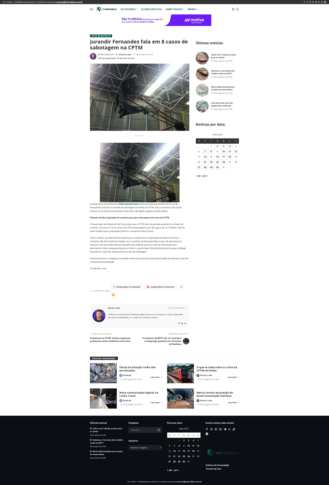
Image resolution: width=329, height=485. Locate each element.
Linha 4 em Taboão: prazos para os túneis (223, 56)
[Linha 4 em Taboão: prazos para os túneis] (202, 58)
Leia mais (155, 377)
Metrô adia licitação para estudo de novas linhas (223, 88)
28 (205, 167)
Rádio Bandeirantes (129, 204)
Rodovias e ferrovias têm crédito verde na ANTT (223, 72)
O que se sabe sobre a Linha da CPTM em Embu (217, 369)
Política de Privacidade (217, 465)
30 (217, 167)
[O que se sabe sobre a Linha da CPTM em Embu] (180, 373)
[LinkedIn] (182, 323)
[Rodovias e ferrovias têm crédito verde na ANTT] (202, 74)
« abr (198, 175)
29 (211, 167)
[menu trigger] (93, 9)
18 (230, 156)
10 (223, 151)
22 (211, 162)
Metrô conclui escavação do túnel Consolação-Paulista (215, 394)
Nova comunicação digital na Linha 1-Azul (138, 394)
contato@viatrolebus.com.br (69, 2)
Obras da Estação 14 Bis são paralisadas (137, 369)
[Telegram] (316, 2)
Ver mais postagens (176, 308)
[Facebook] (304, 2)
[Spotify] (324, 2)
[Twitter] (307, 2)
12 (236, 151)
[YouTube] (313, 2)
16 (217, 156)
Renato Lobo (125, 54)
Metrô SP (106, 36)
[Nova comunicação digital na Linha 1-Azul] (103, 398)
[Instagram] (310, 2)
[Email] (113, 294)
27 (199, 167)
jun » (205, 175)
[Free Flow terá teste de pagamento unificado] (202, 106)
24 (223, 162)
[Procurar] (237, 9)
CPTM (94, 36)
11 (230, 151)
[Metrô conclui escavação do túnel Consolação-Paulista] (180, 398)
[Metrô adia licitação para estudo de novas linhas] (202, 90)
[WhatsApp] (319, 2)
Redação (127, 375)
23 (217, 162)
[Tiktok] (322, 2)
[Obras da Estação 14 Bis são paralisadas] (103, 373)
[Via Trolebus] (106, 9)
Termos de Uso (213, 468)
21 (205, 162)
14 (205, 156)
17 (223, 156)
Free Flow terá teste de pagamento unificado (222, 104)
